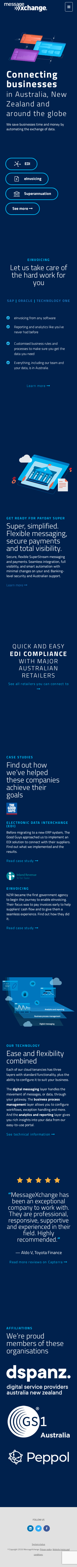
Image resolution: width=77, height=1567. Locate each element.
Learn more (37, 385)
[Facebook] (46, 1528)
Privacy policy (46, 1549)
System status (38, 1544)
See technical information (28, 1134)
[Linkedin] (30, 1528)
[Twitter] (38, 1528)
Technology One (53, 300)
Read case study (20, 860)
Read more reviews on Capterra (36, 1261)
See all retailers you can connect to (38, 683)
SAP (10, 300)
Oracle (25, 300)
